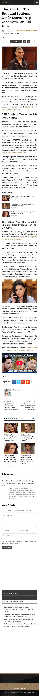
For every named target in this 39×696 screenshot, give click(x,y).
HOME (8, 685)
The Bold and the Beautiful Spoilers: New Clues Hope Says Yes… (22, 204)
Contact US (16, 685)
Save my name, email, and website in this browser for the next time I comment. (19, 542)
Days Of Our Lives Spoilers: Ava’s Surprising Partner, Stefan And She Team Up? (11, 407)
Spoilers (20, 30)
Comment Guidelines (19, 688)
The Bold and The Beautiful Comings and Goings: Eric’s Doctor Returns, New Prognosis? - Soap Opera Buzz (18, 483)
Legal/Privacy (28, 685)
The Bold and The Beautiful (30, 30)
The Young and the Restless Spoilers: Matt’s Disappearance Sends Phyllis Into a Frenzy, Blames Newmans (19, 609)
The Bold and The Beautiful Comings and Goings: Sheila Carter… (22, 212)
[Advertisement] (19, 568)
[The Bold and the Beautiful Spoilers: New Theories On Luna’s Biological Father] (6, 198)
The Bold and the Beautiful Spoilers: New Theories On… (22, 197)
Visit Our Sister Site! (13, 601)
